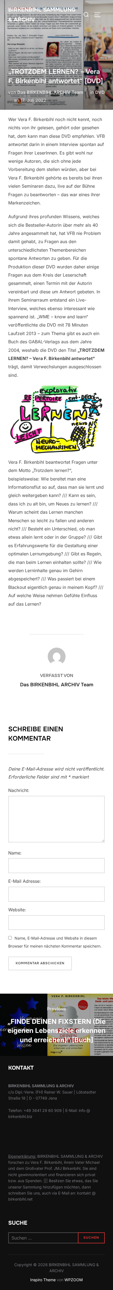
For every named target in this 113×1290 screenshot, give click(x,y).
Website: (17, 909)
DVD (100, 92)
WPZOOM (73, 1279)
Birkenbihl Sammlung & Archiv (42, 14)
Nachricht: (18, 790)
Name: (15, 853)
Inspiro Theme (43, 1279)
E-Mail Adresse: (24, 881)
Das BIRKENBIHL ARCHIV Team (50, 92)
